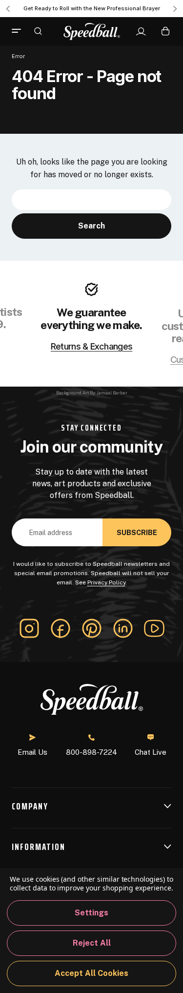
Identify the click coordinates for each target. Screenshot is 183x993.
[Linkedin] (123, 628)
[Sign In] (141, 32)
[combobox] (91, 199)
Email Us (32, 752)
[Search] (38, 31)
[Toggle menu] (20, 31)
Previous (8, 9)
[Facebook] (60, 628)
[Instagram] (29, 628)
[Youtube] (154, 628)
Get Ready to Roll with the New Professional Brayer (91, 8)
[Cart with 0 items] (165, 31)
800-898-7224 (91, 752)
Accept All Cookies (91, 973)
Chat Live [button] (150, 752)
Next (175, 9)
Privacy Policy (106, 582)
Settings (91, 912)
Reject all (92, 943)
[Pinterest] (91, 628)
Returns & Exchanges (91, 347)
